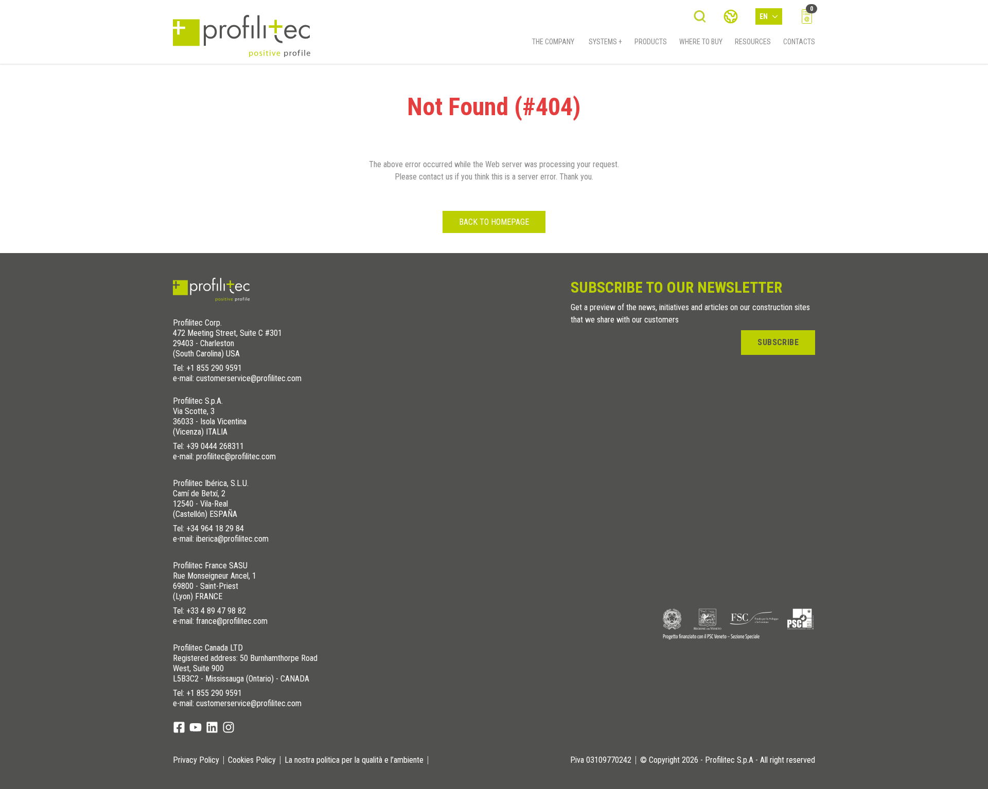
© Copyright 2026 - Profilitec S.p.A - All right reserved (727, 760)
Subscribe (778, 342)
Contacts (799, 42)
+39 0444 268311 (215, 446)
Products (650, 42)
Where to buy (700, 42)
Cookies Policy (252, 760)
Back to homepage (494, 222)
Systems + (605, 42)
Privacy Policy (196, 760)
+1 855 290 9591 (214, 368)
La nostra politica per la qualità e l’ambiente (354, 760)
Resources (753, 42)
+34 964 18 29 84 (215, 528)
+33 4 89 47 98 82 (216, 611)
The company (553, 42)
